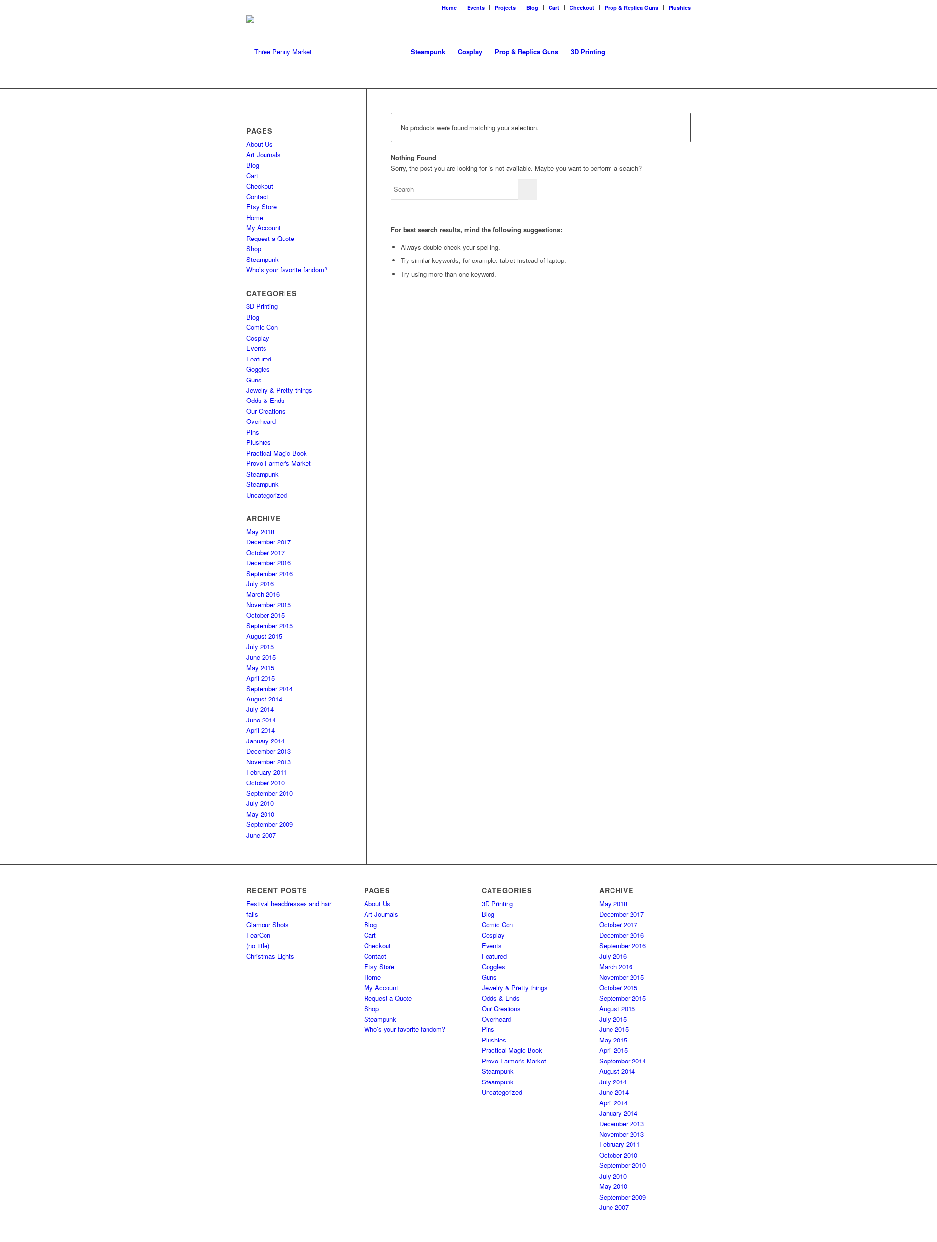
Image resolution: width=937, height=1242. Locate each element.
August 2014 (264, 698)
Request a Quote (270, 238)
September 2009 (269, 824)
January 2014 (265, 740)
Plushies (680, 7)
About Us (259, 144)
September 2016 (269, 573)
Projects (505, 7)
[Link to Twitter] (668, 51)
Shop (253, 248)
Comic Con (262, 327)
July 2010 (260, 803)
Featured (258, 358)
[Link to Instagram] (654, 51)
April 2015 (260, 677)
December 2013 (268, 751)
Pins (252, 432)
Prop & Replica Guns (631, 7)
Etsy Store (261, 206)
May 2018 (260, 531)
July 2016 (260, 583)
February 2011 (266, 772)
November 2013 (268, 761)
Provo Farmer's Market (278, 463)
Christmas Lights (270, 956)
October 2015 (265, 615)
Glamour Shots (267, 924)
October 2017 (265, 552)
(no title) (257, 945)
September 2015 (269, 625)
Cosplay (257, 337)
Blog (532, 7)
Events (476, 7)
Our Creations (265, 411)
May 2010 (260, 814)
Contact (257, 196)
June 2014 (261, 719)
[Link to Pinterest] (683, 51)
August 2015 (264, 636)
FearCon (258, 935)
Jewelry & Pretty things (279, 390)
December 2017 (268, 541)
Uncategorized (266, 495)
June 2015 (261, 656)
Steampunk (262, 259)
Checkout (582, 7)
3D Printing (262, 306)
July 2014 (260, 709)
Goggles (258, 369)
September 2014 (269, 688)
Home (449, 7)
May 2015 (260, 667)
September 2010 (269, 793)
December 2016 (268, 562)
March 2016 (263, 594)
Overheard (261, 421)
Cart (554, 7)
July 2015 (260, 646)
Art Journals (263, 154)
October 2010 (265, 782)
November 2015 (268, 604)
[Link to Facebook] (639, 51)
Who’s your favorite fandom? (286, 269)
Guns (254, 379)
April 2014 (260, 730)
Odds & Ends (265, 400)
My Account (263, 227)
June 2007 (261, 835)
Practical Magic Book (276, 453)
